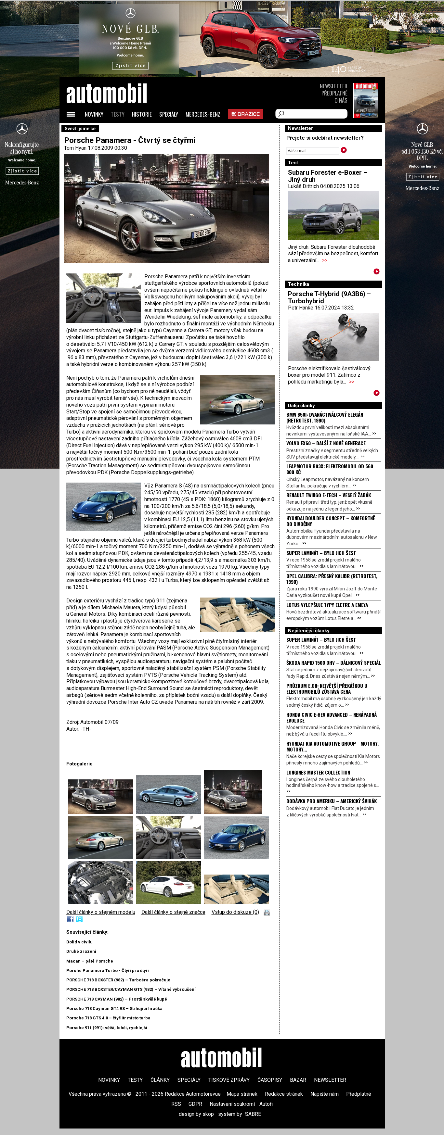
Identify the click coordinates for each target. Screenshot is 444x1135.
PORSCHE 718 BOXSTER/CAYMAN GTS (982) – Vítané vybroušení (131, 989)
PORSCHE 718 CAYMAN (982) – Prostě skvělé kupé (116, 999)
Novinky (94, 114)
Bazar (298, 1080)
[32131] (102, 902)
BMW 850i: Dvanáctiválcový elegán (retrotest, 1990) (324, 417)
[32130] (236, 857)
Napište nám (324, 1094)
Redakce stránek (284, 1094)
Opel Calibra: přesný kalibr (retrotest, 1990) (331, 578)
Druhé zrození (81, 951)
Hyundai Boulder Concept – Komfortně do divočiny (330, 520)
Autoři (266, 1104)
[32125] (233, 812)
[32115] (102, 812)
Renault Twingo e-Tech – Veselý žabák (328, 494)
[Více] (376, 273)
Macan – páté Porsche (89, 961)
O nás (340, 100)
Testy (117, 114)
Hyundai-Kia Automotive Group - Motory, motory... (332, 746)
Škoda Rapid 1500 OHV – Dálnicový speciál (333, 662)
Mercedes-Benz (203, 114)
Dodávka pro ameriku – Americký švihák (331, 800)
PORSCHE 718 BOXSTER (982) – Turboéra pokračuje (118, 979)
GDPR (195, 1104)
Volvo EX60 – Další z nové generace (326, 443)
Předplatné (334, 93)
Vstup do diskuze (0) (235, 912)
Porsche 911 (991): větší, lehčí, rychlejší (106, 1027)
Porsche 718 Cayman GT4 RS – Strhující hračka (114, 1008)
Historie (142, 114)
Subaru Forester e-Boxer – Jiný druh (327, 176)
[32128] (102, 857)
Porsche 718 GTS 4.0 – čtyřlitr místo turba (108, 1017)
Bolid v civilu (79, 942)
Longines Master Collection (318, 772)
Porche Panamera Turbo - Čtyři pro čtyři (107, 970)
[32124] (170, 812)
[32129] (170, 857)
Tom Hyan (75, 148)
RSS (176, 1104)
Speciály (168, 114)
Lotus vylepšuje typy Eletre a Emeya (327, 604)
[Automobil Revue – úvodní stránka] (115, 130)
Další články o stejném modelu (100, 912)
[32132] (170, 902)
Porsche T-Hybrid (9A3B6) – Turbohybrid (329, 297)
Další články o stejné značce (173, 912)
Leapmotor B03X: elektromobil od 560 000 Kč (329, 468)
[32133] (236, 902)
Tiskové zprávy (229, 1080)
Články (160, 1080)
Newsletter (333, 86)
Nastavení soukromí (232, 1104)
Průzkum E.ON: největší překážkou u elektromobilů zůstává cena (326, 688)
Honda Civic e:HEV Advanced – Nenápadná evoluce (331, 717)
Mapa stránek (242, 1094)
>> (324, 260)
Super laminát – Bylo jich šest (321, 552)
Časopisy (269, 1080)
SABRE (253, 1114)
